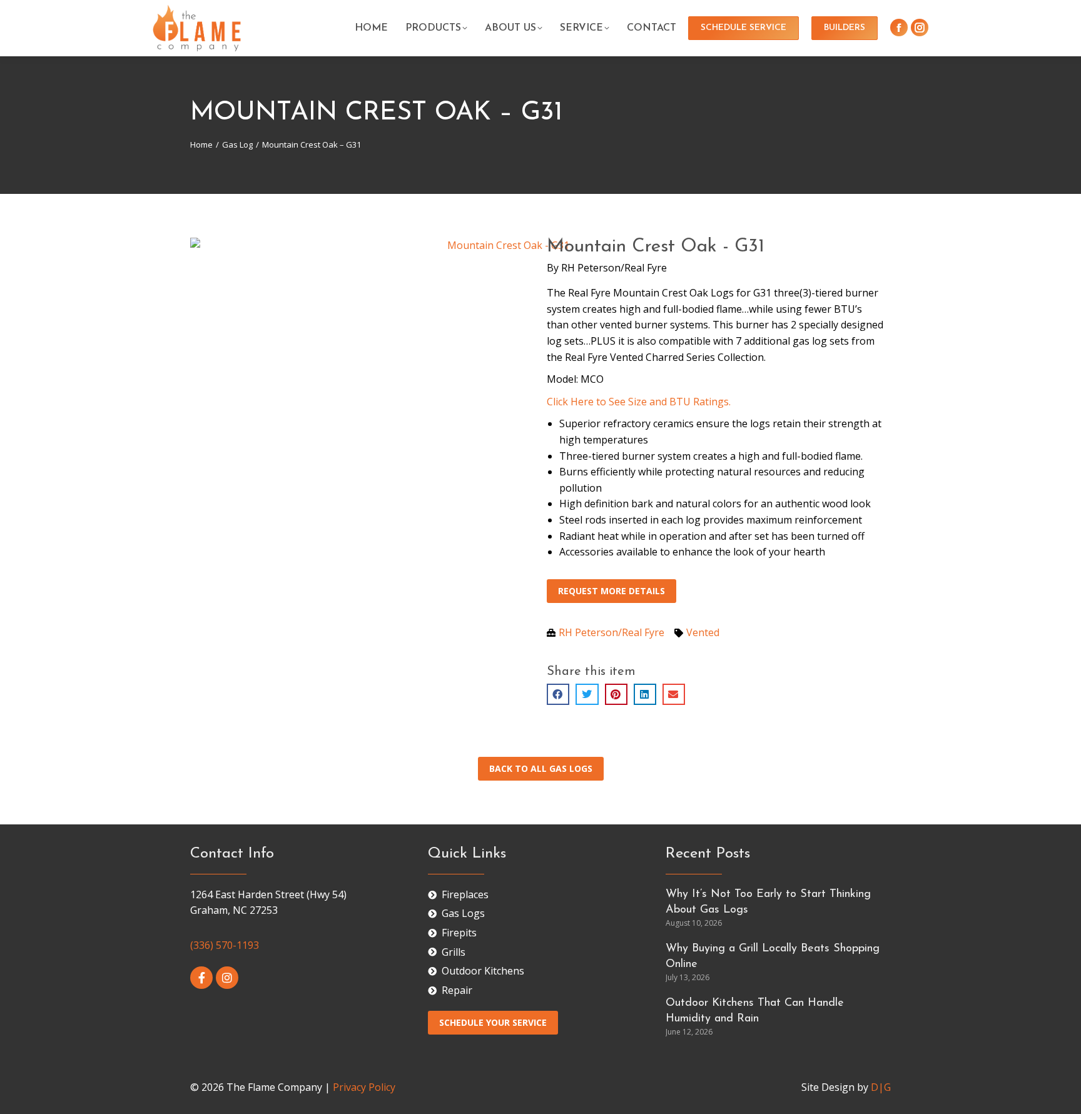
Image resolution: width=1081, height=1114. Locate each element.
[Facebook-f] (201, 977)
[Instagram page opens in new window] (919, 27)
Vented (702, 632)
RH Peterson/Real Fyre (614, 268)
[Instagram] (227, 977)
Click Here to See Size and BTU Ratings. (639, 401)
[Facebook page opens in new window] (899, 27)
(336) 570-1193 (224, 945)
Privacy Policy (364, 1087)
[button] (558, 694)
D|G (881, 1087)
